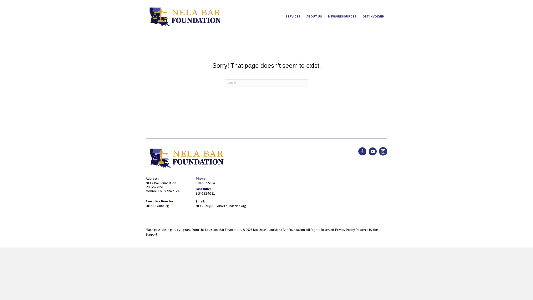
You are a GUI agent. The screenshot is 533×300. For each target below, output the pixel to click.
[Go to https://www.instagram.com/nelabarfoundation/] (383, 151)
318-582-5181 (205, 193)
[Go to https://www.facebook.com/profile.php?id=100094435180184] (362, 151)
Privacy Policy (344, 230)
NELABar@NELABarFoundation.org (221, 206)
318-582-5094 (205, 183)
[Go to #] (373, 151)
